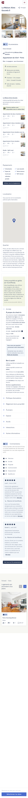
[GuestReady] (3, 2)
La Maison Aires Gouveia (10, 98)
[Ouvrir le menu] (24, 2)
